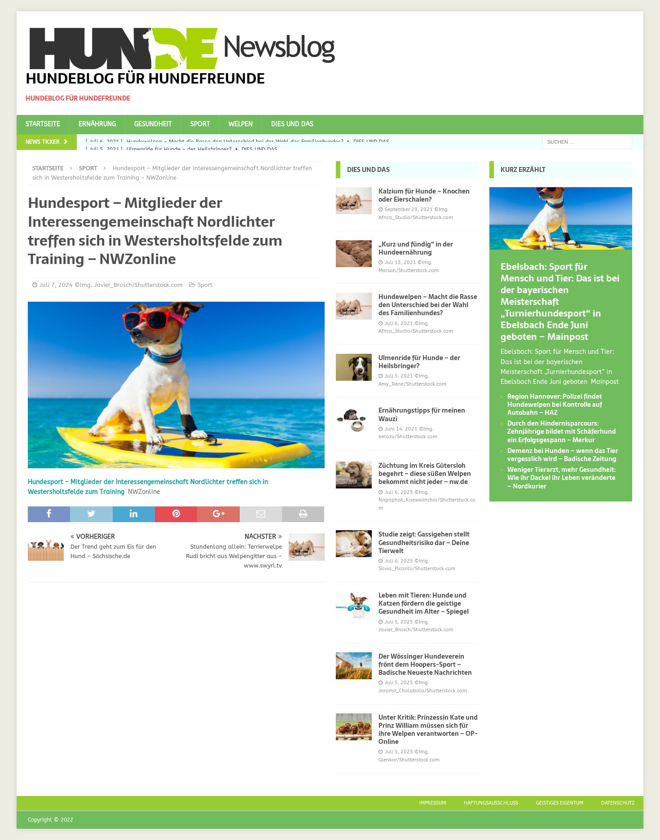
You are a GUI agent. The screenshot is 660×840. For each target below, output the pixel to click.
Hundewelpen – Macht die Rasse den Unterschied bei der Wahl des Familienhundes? (427, 305)
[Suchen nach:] (587, 141)
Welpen (241, 124)
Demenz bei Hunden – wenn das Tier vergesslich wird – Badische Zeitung (562, 455)
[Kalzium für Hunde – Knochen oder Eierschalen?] (354, 200)
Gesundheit (153, 124)
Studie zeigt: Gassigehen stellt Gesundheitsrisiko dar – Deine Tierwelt (424, 542)
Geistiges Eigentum (559, 803)
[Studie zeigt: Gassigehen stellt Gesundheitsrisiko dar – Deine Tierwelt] (354, 543)
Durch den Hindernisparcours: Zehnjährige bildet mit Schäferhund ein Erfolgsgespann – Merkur (561, 431)
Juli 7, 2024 (56, 284)
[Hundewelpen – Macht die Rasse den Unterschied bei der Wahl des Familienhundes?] (354, 306)
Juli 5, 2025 (399, 622)
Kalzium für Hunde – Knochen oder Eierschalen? (424, 195)
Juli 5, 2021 (399, 376)
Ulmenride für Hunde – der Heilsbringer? (419, 362)
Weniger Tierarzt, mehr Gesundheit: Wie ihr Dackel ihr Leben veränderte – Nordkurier (561, 478)
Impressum (432, 803)
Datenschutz (617, 803)
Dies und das (292, 124)
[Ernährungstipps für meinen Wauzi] (354, 419)
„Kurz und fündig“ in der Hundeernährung (415, 248)
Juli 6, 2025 (399, 492)
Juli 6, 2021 (399, 323)
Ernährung (97, 124)
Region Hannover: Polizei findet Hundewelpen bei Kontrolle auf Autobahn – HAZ (554, 404)
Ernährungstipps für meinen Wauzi (421, 414)
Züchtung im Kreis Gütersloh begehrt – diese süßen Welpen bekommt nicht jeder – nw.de (424, 474)
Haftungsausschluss (491, 803)
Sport (200, 124)
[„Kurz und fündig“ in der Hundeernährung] (354, 253)
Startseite (43, 124)
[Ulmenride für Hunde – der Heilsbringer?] (354, 367)
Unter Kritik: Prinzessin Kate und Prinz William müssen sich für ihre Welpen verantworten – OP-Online (428, 729)
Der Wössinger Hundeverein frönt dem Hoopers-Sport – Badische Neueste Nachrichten (425, 664)
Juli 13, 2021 (400, 262)
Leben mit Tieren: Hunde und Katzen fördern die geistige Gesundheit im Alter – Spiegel (423, 603)
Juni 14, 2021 (401, 429)
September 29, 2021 (409, 209)
